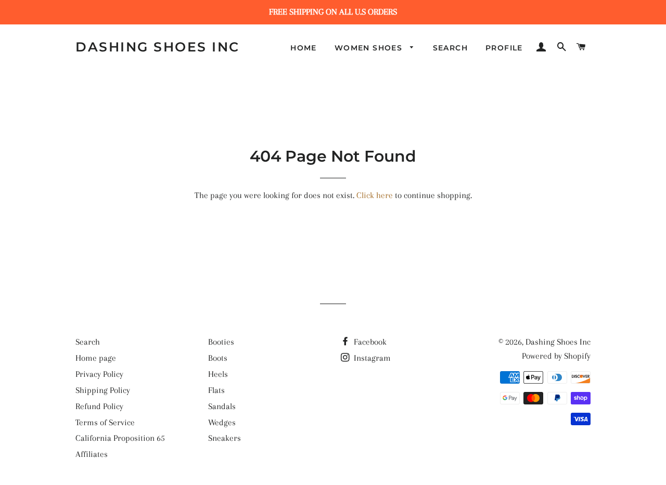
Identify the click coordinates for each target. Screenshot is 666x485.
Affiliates (91, 454)
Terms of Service (105, 422)
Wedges (222, 422)
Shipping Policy (102, 390)
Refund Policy (99, 406)
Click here (374, 195)
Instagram (371, 358)
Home (303, 48)
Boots (217, 358)
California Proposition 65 (120, 438)
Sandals (222, 406)
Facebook (369, 342)
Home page (95, 358)
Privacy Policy (99, 374)
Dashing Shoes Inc (157, 47)
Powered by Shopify (556, 356)
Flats (216, 390)
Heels (218, 374)
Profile (504, 48)
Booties (221, 342)
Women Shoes (370, 48)
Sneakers (224, 438)
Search (450, 48)
